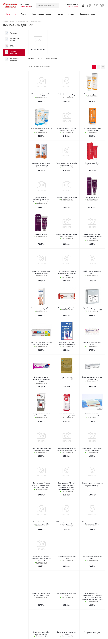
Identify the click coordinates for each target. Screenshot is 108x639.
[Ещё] (101, 14)
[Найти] (56, 5)
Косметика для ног (38, 49)
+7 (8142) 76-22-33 (73, 4)
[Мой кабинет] (83, 5)
